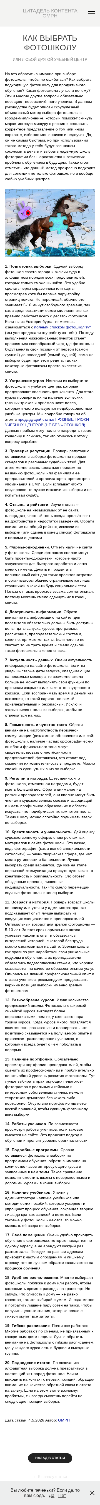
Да (51, 1495)
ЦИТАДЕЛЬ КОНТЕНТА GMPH (51, 13)
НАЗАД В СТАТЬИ (50, 1458)
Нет (62, 1495)
